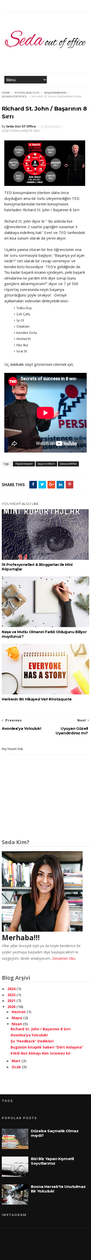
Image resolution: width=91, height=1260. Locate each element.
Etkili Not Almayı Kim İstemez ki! (40, 1053)
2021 (11, 1000)
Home (6, 92)
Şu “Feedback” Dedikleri (32, 1041)
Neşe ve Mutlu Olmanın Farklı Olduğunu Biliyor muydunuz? (44, 634)
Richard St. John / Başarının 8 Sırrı (41, 1029)
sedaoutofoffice (14, 96)
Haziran (19, 1011)
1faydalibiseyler (26, 92)
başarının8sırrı (55, 92)
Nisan (17, 1023)
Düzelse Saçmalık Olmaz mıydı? (54, 1133)
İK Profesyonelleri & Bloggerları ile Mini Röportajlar (37, 566)
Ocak (17, 1066)
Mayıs (17, 1017)
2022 (11, 994)
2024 (11, 988)
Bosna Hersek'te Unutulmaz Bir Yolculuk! (58, 1188)
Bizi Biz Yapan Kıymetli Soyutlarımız (52, 1161)
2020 (11, 1006)
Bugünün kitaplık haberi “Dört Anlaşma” (47, 1047)
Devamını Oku (63, 958)
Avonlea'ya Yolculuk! (29, 1035)
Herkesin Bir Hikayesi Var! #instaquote (37, 699)
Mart (16, 1060)
